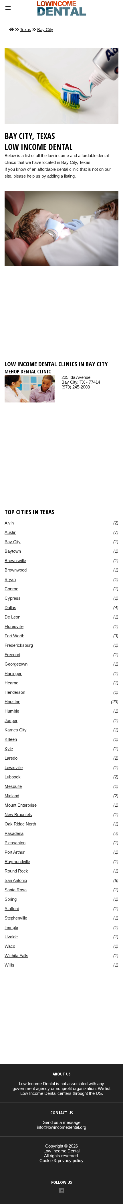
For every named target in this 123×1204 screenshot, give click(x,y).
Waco (10, 946)
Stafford (12, 908)
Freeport (12, 654)
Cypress (13, 598)
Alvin (9, 522)
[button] (8, 8)
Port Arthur (15, 852)
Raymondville (17, 861)
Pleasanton (15, 842)
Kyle (9, 748)
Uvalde (11, 936)
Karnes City (16, 729)
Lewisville (14, 767)
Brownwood (16, 570)
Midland (12, 795)
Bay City (45, 29)
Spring (11, 899)
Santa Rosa (16, 889)
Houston (12, 701)
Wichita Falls (16, 955)
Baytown (13, 551)
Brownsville (15, 560)
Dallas (10, 607)
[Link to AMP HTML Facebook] (61, 1191)
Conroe (11, 588)
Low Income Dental (61, 1150)
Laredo (11, 758)
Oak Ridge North (20, 823)
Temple (11, 927)
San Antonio (16, 880)
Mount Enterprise (21, 805)
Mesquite (13, 786)
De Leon (12, 617)
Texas (25, 29)
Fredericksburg (19, 645)
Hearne (11, 682)
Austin (10, 532)
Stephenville (16, 918)
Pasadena (14, 833)
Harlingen (13, 673)
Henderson (15, 692)
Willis (9, 965)
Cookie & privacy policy (61, 1160)
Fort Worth (14, 635)
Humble (12, 711)
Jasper (11, 720)
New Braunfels (18, 814)
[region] (61, 316)
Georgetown (16, 664)
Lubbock (13, 776)
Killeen (11, 739)
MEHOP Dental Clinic (28, 371)
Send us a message (61, 1122)
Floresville (14, 626)
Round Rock (16, 871)
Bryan (10, 579)
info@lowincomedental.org (61, 1127)
